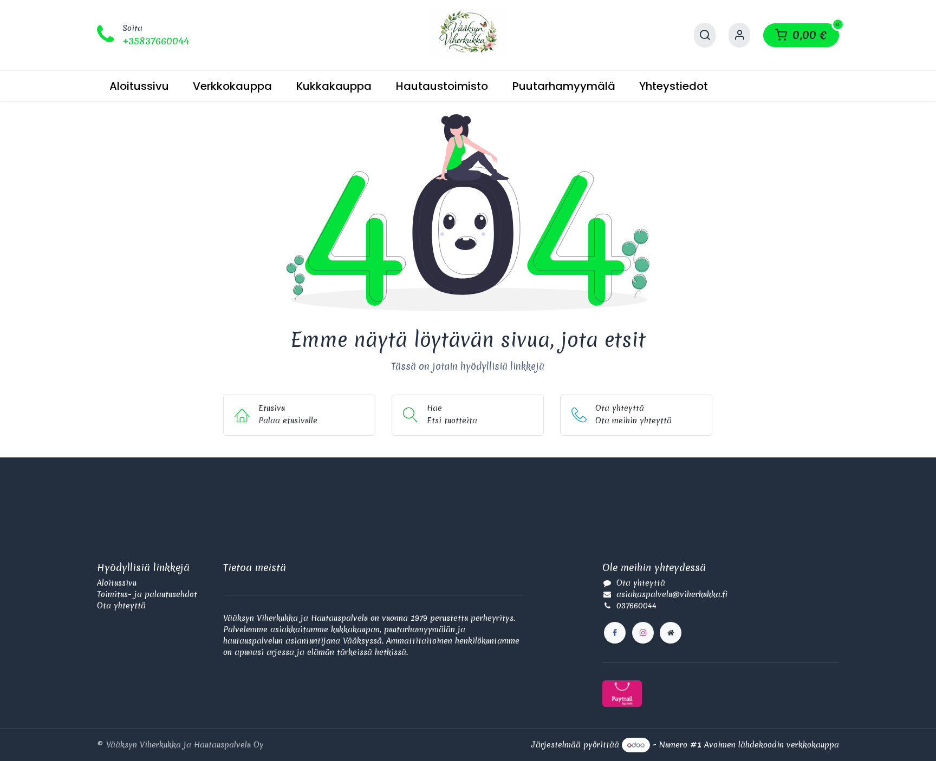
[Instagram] (643, 633)
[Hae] (705, 35)
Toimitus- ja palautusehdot (147, 594)
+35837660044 (155, 41)
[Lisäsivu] (670, 633)
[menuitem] (139, 86)
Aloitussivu (116, 583)
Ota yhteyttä (121, 605)
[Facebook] (615, 633)
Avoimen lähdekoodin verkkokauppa (771, 744)
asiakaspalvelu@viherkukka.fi (671, 594)
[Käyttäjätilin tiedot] (739, 35)
